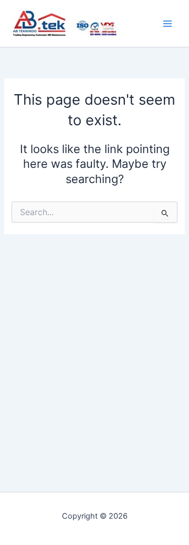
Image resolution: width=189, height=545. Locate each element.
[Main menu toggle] (167, 24)
